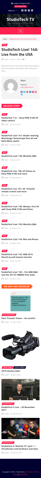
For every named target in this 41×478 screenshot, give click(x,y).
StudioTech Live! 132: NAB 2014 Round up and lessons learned (17, 255)
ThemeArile (24, 474)
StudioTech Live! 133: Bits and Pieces (19, 239)
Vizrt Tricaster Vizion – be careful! (18, 318)
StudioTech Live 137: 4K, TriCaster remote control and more (18, 190)
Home (5, 39)
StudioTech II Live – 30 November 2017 (18, 408)
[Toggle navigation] (20, 31)
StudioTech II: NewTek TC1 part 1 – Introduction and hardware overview (19, 447)
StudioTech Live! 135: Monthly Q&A (18, 224)
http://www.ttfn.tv (27, 87)
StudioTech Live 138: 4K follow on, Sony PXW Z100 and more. (18, 172)
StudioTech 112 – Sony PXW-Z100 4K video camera (19, 119)
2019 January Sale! (10, 371)
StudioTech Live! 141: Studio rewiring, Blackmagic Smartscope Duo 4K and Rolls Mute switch (20, 138)
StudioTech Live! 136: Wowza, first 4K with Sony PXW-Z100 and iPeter (20, 207)
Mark (6, 59)
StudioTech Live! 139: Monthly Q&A (18, 156)
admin (7, 322)
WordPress (29, 472)
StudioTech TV (20, 19)
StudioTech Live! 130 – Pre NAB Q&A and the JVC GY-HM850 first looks (19, 273)
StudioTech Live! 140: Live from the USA (22, 39)
